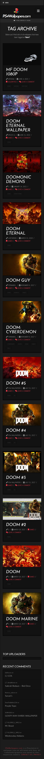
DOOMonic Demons (18, 179)
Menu (7, 3)
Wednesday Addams (14, 736)
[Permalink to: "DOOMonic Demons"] (22, 161)
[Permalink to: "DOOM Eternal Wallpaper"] (22, 105)
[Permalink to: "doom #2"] (22, 509)
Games (10, 138)
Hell (9, 348)
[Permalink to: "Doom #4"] (22, 415)
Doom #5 (16, 383)
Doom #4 (16, 431)
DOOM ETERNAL (15, 231)
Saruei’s (8, 696)
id (14, 395)
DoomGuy (16, 292)
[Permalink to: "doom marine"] (22, 603)
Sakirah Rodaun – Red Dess (18, 686)
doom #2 (16, 525)
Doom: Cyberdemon (21, 330)
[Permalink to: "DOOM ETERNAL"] (22, 213)
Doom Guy (18, 281)
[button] (38, 11)
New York (24, 86)
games (24, 292)
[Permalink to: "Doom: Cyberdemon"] (22, 312)
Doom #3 (15, 478)
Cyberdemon (11, 344)
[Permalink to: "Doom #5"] (22, 367)
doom (28, 20)
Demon (20, 344)
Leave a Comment (27, 82)
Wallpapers (21, 20)
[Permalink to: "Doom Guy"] (22, 264)
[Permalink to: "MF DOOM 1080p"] (22, 54)
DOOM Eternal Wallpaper (18, 125)
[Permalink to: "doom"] (22, 556)
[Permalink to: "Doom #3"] (22, 462)
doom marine (22, 619)
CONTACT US (26, 755)
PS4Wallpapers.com (14, 748)
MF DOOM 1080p (16, 72)
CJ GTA (8, 676)
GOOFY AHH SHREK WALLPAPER (21, 716)
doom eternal (18, 194)
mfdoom (16, 86)
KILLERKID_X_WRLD (13, 723)
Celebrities (12, 82)
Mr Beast (9, 726)
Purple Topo (10, 706)
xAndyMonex (11, 683)
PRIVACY (37, 755)
